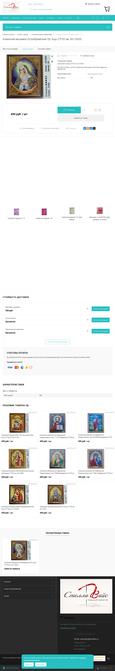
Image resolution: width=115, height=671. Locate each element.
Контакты (69, 18)
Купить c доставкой (100, 309)
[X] (94, 128)
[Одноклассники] (87, 128)
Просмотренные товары (57, 533)
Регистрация (38, 4)
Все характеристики (95, 74)
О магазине (15, 18)
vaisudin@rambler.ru (89, 639)
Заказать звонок (94, 4)
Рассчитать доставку (51, 128)
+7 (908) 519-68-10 (84, 634)
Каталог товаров (13, 27)
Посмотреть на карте (68, 628)
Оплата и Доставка (29, 18)
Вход (30, 4)
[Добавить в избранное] (52, 57)
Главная (6, 18)
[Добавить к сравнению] (52, 61)
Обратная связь (12, 668)
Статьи (60, 18)
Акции (41, 18)
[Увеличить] (28, 76)
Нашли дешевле (28, 128)
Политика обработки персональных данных (17, 658)
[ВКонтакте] (84, 128)
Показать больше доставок (58, 342)
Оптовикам (50, 18)
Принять (29, 664)
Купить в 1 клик (80, 118)
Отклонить (41, 664)
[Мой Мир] (91, 128)
